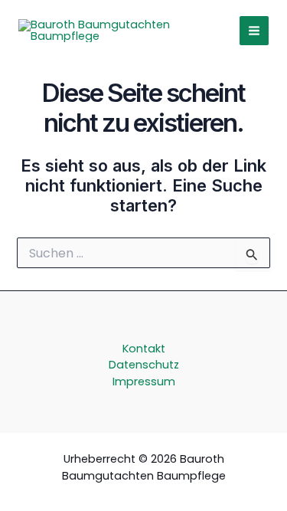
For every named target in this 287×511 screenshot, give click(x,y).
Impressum (144, 381)
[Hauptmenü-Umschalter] (254, 30)
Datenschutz (144, 364)
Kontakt (143, 348)
